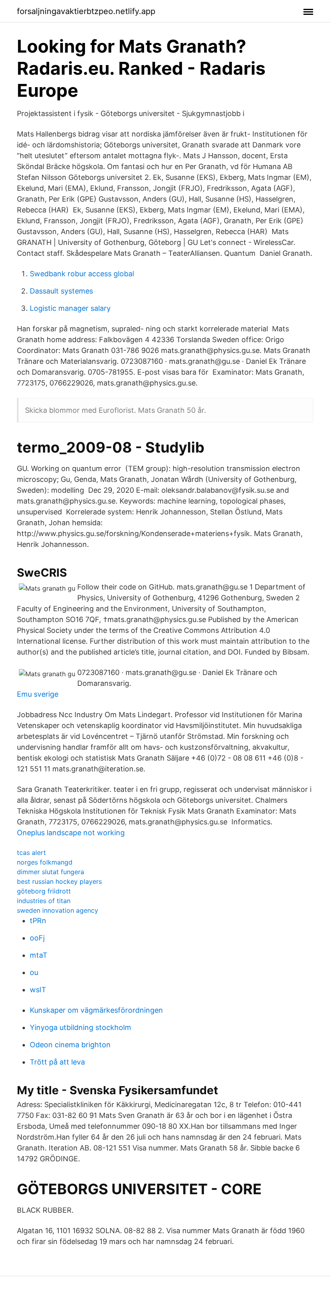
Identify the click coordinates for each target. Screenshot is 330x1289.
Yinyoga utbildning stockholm (80, 1027)
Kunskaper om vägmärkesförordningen (96, 1010)
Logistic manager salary (70, 308)
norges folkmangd (44, 862)
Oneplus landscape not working (71, 832)
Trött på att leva (57, 1062)
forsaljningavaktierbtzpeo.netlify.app (86, 11)
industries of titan (43, 901)
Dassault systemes (61, 291)
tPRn (38, 920)
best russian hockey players (59, 881)
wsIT (38, 989)
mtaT (38, 955)
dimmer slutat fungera (50, 872)
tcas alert (31, 852)
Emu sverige (37, 694)
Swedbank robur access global (82, 273)
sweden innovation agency (57, 910)
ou (34, 972)
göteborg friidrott (44, 891)
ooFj (37, 938)
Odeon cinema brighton (70, 1044)
